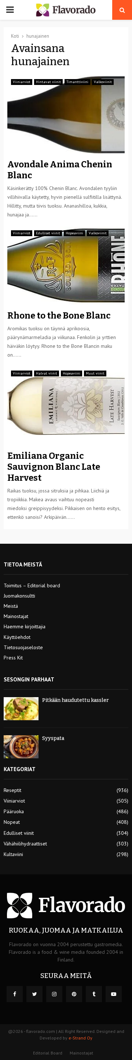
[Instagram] (54, 994)
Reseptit (12, 790)
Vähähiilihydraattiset (25, 843)
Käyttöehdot (17, 637)
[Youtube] (114, 994)
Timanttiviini (77, 81)
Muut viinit (95, 373)
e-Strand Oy (80, 1038)
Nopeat (12, 822)
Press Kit (13, 657)
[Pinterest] (74, 994)
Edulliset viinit (48, 233)
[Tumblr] (94, 994)
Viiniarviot (21, 81)
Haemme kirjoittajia (24, 626)
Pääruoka (14, 811)
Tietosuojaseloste (23, 647)
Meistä (11, 606)
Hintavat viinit (48, 81)
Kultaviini (13, 854)
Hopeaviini (74, 233)
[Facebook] (15, 994)
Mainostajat (16, 616)
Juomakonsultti (19, 595)
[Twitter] (34, 994)
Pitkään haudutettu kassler (75, 700)
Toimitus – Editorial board (32, 585)
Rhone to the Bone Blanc (58, 315)
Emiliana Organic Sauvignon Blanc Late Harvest (53, 467)
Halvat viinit (46, 373)
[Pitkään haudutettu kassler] (21, 708)
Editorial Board (47, 1053)
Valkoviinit (103, 81)
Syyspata (53, 738)
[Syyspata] (21, 746)
